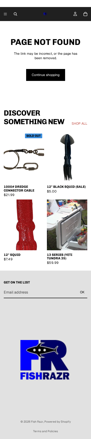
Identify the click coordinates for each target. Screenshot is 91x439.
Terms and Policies (45, 431)
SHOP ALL (79, 123)
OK (82, 292)
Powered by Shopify (57, 422)
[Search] (15, 14)
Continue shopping (46, 75)
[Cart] (85, 14)
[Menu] (5, 14)
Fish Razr (37, 422)
